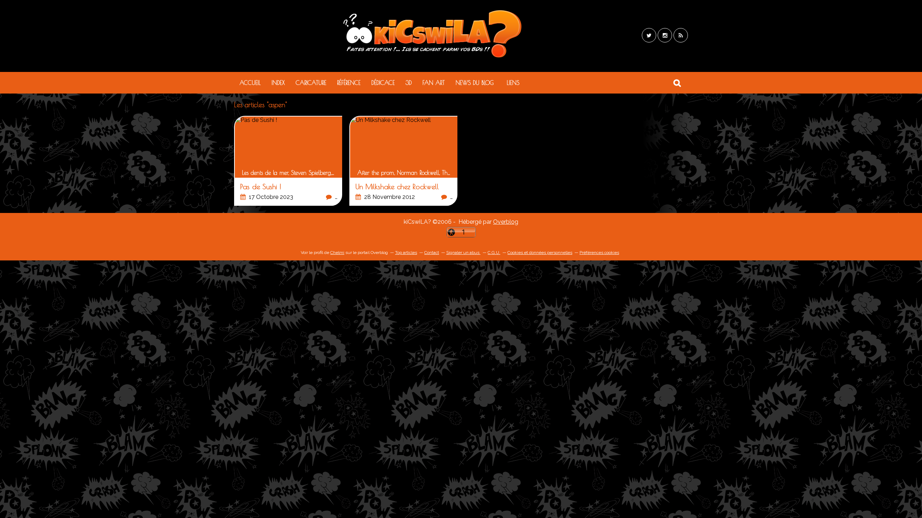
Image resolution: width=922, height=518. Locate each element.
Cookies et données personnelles (539, 252)
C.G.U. (494, 252)
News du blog (475, 82)
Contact (431, 252)
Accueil (250, 82)
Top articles (406, 252)
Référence (349, 82)
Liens (513, 82)
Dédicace (383, 82)
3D (409, 82)
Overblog (505, 221)
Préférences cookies (599, 252)
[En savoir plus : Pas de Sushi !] (288, 161)
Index (278, 82)
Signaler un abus (463, 252)
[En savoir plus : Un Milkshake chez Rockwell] (403, 161)
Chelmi (337, 252)
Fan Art (433, 82)
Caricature (311, 82)
